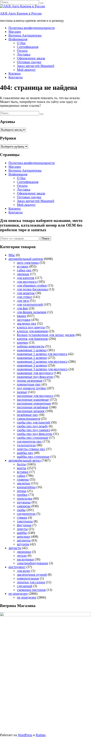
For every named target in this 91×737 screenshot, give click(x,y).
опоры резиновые (30, 380)
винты (21, 468)
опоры (21, 491)
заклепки (23, 483)
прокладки (24, 498)
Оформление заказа (31, 58)
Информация (17, 39)
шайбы (22, 533)
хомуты (22, 529)
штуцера (23, 544)
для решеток (26, 293)
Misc (11, 255)
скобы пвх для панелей (33, 422)
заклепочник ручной (32, 574)
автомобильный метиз (24, 460)
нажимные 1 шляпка (32, 350)
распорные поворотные (34, 403)
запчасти (14, 548)
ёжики (21, 316)
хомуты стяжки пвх (31, 449)
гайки (21, 475)
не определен (18, 593)
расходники (25, 559)
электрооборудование (32, 563)
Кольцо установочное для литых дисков (46, 335)
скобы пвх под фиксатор (34, 434)
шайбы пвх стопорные (33, 456)
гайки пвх (24, 270)
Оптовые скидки (29, 62)
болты (21, 464)
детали (22, 555)
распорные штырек (31, 411)
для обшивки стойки (32, 285)
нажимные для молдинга (35, 373)
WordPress (25, 735)
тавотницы (25, 521)
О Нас (21, 43)
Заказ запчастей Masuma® (35, 66)
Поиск (45, 238)
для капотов (25, 278)
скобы (21, 510)
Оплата (22, 50)
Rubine (41, 735)
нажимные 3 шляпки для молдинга (42, 369)
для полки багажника (32, 289)
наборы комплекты (30, 346)
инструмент (17, 567)
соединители (26, 513)
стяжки (22, 517)
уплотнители (26, 445)
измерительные (28, 578)
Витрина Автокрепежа (24, 35)
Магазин (14, 31)
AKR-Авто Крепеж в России (21, 13)
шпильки (23, 536)
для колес (23, 571)
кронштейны (26, 487)
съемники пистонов (31, 590)
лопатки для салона (31, 582)
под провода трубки (31, 388)
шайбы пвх (25, 453)
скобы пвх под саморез (33, 430)
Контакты (15, 77)
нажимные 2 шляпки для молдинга (42, 361)
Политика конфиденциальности (31, 28)
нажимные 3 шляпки (32, 365)
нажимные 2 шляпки (32, 358)
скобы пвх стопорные (32, 437)
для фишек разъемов (31, 312)
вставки (22, 266)
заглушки (23, 319)
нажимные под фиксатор (35, 377)
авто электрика (28, 262)
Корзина (14, 73)
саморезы (23, 506)
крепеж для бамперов (32, 338)
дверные (23, 274)
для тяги (23, 300)
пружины (24, 502)
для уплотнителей (30, 304)
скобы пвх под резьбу (32, 426)
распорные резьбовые (32, 407)
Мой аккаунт (26, 69)
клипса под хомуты (31, 327)
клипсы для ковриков (32, 331)
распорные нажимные (33, 399)
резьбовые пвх (27, 415)
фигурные (24, 525)
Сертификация (27, 47)
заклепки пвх (26, 323)
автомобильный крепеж (25, 259)
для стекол (24, 297)
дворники (24, 552)
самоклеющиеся (28, 418)
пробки (22, 494)
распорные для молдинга (35, 396)
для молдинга (27, 281)
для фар (22, 308)
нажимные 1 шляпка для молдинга (42, 354)
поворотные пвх (29, 384)
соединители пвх (29, 441)
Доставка (23, 54)
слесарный (24, 586)
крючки (22, 342)
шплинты (24, 540)
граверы (23, 479)
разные (22, 392)
